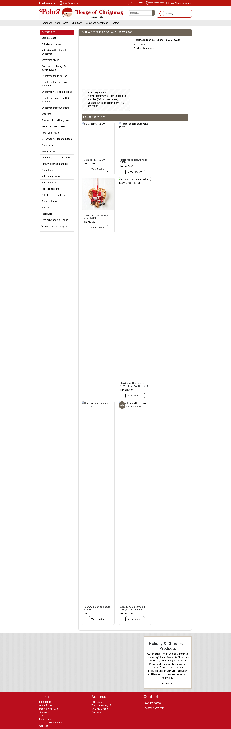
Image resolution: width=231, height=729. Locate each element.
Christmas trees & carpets (55, 107)
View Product (98, 169)
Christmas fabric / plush (54, 76)
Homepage (46, 23)
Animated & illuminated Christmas (53, 52)
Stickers (45, 207)
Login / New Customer (180, 3)
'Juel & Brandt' (49, 37)
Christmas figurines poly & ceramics (55, 84)
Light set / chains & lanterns (56, 157)
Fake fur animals (50, 132)
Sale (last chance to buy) (54, 195)
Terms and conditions (96, 23)
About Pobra (61, 23)
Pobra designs (49, 182)
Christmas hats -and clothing (56, 91)
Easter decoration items (54, 126)
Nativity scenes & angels (54, 163)
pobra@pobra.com (156, 3)
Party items (47, 170)
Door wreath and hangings (55, 120)
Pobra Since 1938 (48, 708)
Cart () (169, 13)
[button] (153, 13)
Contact (115, 23)
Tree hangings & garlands (54, 220)
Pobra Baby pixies (50, 176)
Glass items (47, 145)
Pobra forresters (50, 188)
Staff (42, 715)
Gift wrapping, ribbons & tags (56, 138)
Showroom (45, 712)
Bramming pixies (50, 60)
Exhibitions (76, 23)
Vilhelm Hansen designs (54, 226)
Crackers (46, 113)
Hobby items (48, 151)
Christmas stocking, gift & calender (55, 100)
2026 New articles (51, 44)
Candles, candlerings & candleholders (53, 68)
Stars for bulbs (49, 201)
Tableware (46, 213)
